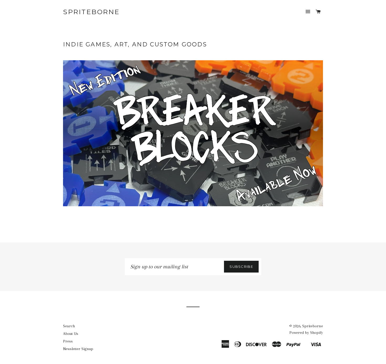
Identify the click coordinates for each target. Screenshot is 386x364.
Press (68, 341)
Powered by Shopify (306, 332)
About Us (70, 333)
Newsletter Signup (78, 348)
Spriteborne (91, 12)
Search (69, 326)
